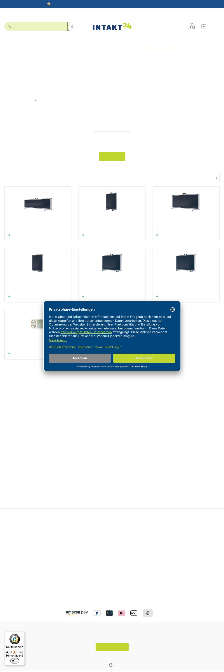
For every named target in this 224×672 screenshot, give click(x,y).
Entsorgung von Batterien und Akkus (104, 529)
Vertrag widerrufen (112, 647)
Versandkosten (100, 656)
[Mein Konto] (192, 26)
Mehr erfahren (112, 156)
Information (13, 573)
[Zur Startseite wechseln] (112, 26)
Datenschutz (13, 580)
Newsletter (161, 534)
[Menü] (22, 634)
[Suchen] (71, 26)
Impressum (12, 586)
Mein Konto (163, 521)
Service (85, 521)
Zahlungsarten (89, 550)
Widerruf (85, 539)
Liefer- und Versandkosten (97, 534)
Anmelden (161, 529)
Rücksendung (88, 545)
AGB (7, 591)
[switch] (14, 660)
